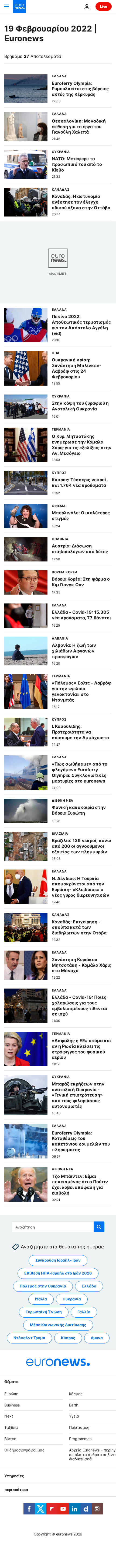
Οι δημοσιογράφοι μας (24, 1450)
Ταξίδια (11, 1427)
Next (8, 1416)
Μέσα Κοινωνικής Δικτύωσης (58, 1325)
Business (12, 1405)
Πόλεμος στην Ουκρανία (43, 1286)
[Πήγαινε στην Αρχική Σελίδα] (19, 6)
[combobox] (58, 1226)
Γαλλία (83, 1312)
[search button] (99, 1226)
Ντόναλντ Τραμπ (29, 1338)
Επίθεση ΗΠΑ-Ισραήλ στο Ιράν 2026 (58, 1273)
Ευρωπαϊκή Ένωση (44, 1312)
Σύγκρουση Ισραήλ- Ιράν (58, 1260)
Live (103, 6)
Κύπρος (68, 1338)
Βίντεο (10, 1438)
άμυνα (97, 1338)
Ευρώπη (11, 1393)
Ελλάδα (89, 1286)
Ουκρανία (72, 1299)
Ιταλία (41, 1299)
